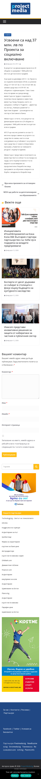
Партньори (9, 713)
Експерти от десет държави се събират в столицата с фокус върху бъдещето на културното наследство (19, 286)
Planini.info (29, 750)
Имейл (6, 414)
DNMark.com (7, 560)
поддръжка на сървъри (11, 528)
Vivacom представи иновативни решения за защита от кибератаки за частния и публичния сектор (20, 331)
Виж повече (25, 775)
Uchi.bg (20, 750)
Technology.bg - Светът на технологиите (17, 518)
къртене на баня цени (10, 546)
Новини (7, 35)
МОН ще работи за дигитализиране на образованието (20, 194)
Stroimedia (13, 746)
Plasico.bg (5, 593)
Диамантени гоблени (10, 565)
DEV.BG (5, 523)
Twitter (16, 729)
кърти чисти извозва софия (12, 556)
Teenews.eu (27, 746)
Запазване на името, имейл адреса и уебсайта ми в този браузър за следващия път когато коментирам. (18, 443)
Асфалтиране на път (10, 532)
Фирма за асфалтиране (11, 542)
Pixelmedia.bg (20, 743)
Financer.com (7, 570)
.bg (19, 746)
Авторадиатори (8, 551)
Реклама (25, 710)
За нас (6, 710)
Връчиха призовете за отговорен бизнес (20, 185)
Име (4, 403)
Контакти (15, 710)
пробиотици (6, 537)
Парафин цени (7, 607)
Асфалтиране (7, 574)
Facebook (7, 729)
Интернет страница (11, 425)
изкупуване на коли (9, 579)
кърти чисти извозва (10, 603)
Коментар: (7, 372)
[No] (38, 774)
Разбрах (15, 775)
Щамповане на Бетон (10, 588)
